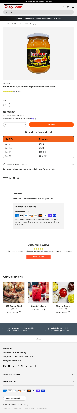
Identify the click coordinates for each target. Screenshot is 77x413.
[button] (68, 7)
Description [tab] (17, 194)
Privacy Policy (7, 408)
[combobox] (38, 12)
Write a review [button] (38, 257)
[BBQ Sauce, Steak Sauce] (13, 292)
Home (5, 24)
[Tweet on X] (10, 178)
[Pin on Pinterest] (18, 178)
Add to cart (51, 124)
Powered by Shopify (22, 405)
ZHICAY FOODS (12, 405)
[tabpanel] (38, 199)
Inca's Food (7, 83)
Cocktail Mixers (38, 306)
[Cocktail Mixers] (38, 292)
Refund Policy (18, 408)
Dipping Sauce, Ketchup (63, 307)
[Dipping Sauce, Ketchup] (63, 292)
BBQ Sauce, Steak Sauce (14, 307)
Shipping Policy (29, 408)
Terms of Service (42, 408)
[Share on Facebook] (14, 178)
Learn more (48, 2)
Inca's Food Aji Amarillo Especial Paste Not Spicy (22, 24)
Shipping (6, 115)
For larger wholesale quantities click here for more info (29, 169)
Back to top (39, 339)
